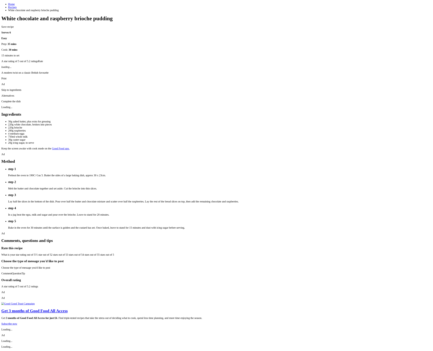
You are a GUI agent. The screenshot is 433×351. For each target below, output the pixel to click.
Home (11, 4)
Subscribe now (9, 323)
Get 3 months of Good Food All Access (34, 311)
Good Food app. (61, 148)
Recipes (12, 7)
